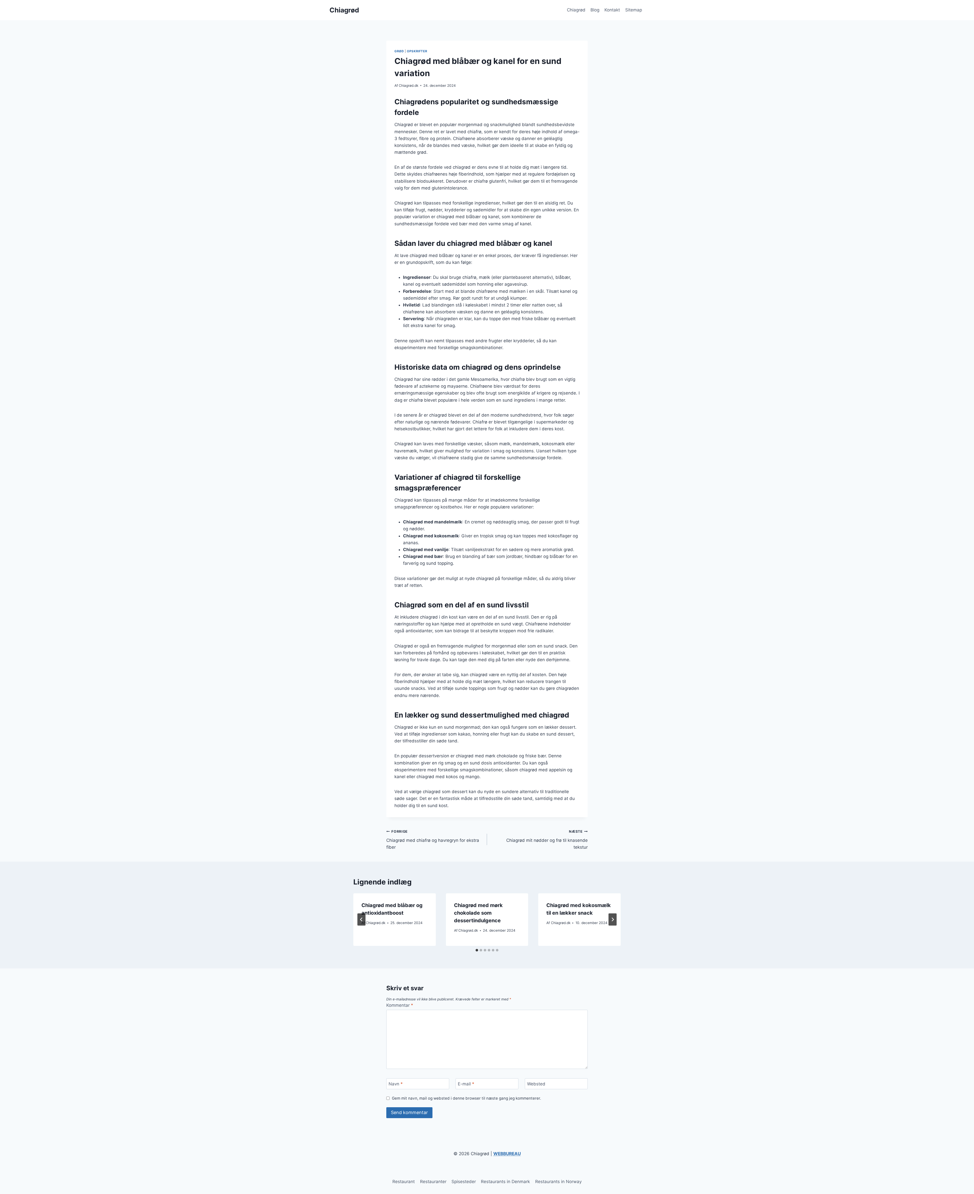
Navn (396, 1083)
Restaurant (403, 1181)
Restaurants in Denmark (505, 1181)
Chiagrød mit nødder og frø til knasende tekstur (547, 839)
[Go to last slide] (361, 919)
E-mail (466, 1083)
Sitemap (633, 9)
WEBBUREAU (507, 1153)
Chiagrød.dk (408, 85)
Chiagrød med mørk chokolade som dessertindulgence (478, 913)
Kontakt (612, 9)
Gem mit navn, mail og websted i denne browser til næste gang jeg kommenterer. (466, 1098)
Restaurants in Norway (558, 1181)
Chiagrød (576, 9)
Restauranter (433, 1181)
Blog (594, 9)
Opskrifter (417, 51)
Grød (399, 51)
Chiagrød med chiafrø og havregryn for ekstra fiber (432, 839)
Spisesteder (463, 1181)
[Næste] (612, 919)
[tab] (477, 950)
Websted (536, 1083)
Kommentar (399, 1005)
